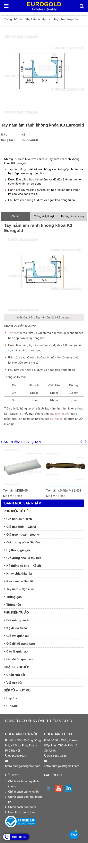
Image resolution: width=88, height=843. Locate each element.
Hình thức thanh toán (22, 812)
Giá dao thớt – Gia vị (21, 526)
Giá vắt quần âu (17, 636)
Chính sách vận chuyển (23, 791)
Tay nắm (13, 332)
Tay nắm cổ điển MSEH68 (63, 490)
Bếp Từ (11, 698)
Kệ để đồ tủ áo (16, 628)
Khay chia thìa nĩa (19, 573)
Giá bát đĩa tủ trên (19, 519)
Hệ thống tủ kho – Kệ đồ (23, 565)
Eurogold (56, 418)
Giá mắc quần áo (18, 620)
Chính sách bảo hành (22, 807)
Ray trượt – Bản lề (19, 581)
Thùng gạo (14, 597)
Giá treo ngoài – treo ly (22, 534)
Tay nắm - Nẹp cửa (66, 19)
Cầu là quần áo (17, 651)
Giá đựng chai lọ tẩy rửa (23, 558)
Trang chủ (10, 19)
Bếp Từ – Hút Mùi (17, 690)
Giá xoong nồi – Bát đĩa (23, 542)
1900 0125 (18, 837)
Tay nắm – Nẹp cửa (20, 589)
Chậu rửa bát (15, 674)
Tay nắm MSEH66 (15, 490)
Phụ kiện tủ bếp (35, 19)
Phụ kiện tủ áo (16, 612)
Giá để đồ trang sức (20, 643)
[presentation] (81, 440)
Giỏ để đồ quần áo (19, 659)
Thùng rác (13, 604)
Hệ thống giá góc (18, 550)
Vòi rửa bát (14, 682)
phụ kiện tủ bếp (60, 413)
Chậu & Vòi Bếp (16, 667)
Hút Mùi (12, 706)
